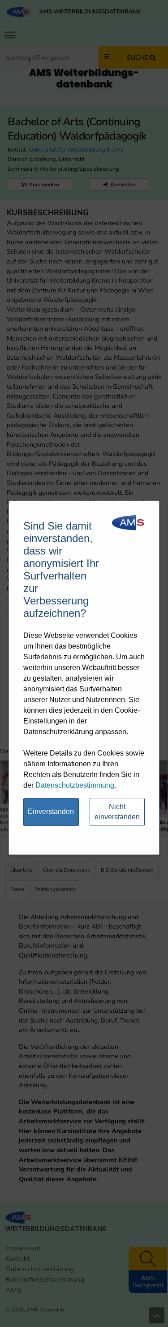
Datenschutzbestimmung (74, 785)
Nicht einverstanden (117, 812)
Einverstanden (51, 811)
